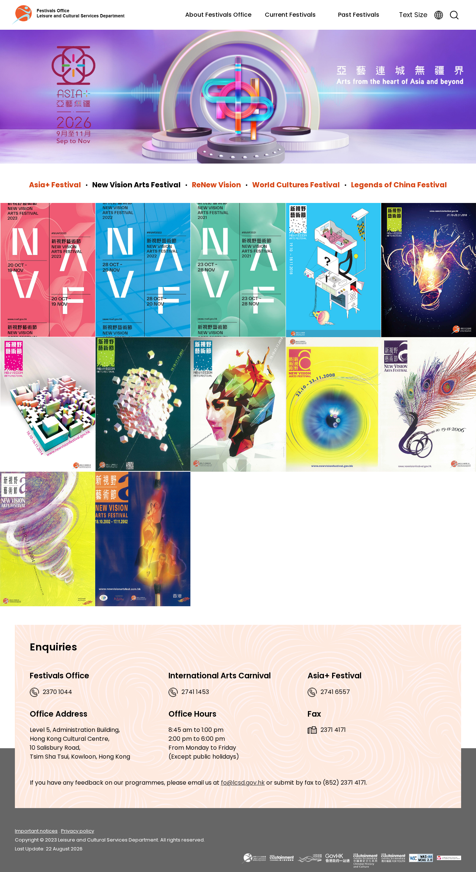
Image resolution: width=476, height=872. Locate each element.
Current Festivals (290, 14)
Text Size (413, 14)
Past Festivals (358, 14)
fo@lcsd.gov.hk (243, 782)
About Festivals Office (218, 14)
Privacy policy (77, 831)
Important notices (36, 831)
